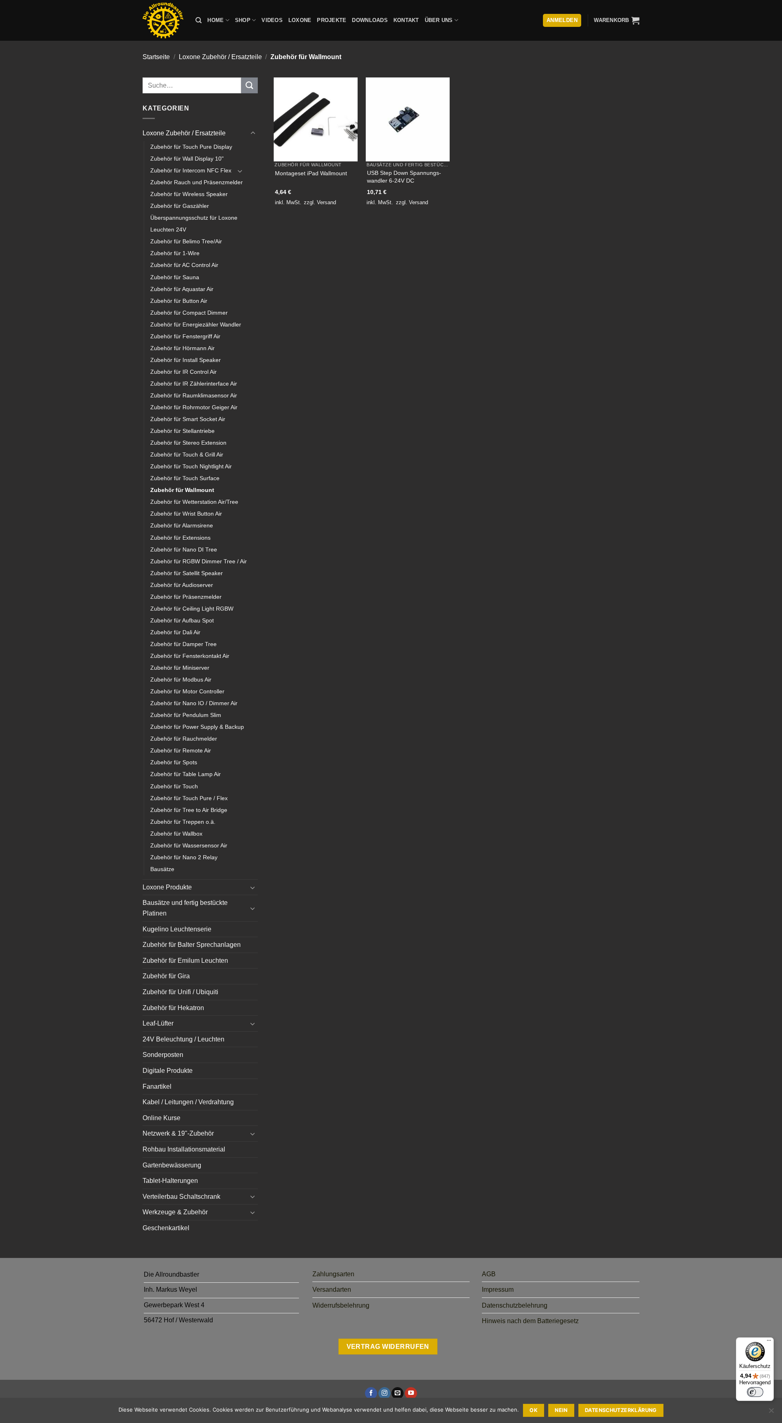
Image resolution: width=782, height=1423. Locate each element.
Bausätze (162, 869)
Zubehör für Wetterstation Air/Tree (194, 502)
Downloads (369, 20)
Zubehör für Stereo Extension (188, 442)
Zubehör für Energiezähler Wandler (195, 324)
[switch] (755, 1392)
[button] (616, 20)
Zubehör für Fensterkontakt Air (189, 656)
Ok (533, 1410)
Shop (242, 20)
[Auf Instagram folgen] (384, 1393)
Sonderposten (163, 1054)
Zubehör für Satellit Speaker (186, 573)
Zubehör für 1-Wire (175, 253)
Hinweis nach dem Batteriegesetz (530, 1320)
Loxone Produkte (167, 887)
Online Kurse (161, 1117)
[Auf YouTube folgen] (411, 1393)
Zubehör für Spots (173, 762)
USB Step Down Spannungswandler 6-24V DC (404, 177)
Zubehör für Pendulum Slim (185, 715)
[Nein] (771, 1412)
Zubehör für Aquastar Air (181, 289)
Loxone (300, 20)
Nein (561, 1410)
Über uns (439, 20)
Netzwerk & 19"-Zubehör (178, 1133)
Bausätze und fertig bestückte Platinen (185, 908)
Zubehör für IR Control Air (183, 371)
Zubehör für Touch (174, 786)
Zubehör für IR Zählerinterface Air (193, 383)
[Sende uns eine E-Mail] (397, 1393)
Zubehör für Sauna (174, 277)
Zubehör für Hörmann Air (182, 348)
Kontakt (406, 20)
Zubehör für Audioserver (181, 585)
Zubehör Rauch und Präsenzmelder (196, 182)
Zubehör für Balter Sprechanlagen (192, 944)
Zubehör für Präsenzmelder (186, 596)
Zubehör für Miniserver (179, 667)
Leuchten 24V (168, 229)
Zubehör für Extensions (180, 537)
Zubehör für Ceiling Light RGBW (191, 608)
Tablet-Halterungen (170, 1180)
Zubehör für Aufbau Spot (182, 620)
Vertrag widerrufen (388, 1346)
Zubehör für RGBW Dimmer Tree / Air (198, 561)
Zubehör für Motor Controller (187, 691)
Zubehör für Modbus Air (180, 679)
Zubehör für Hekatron (173, 1007)
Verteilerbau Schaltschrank (181, 1196)
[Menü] (769, 1342)
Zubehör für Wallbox (176, 833)
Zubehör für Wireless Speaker (189, 194)
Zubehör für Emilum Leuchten (185, 960)
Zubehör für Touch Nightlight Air (191, 466)
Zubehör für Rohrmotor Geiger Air (193, 407)
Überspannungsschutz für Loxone (193, 217)
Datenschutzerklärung (621, 1410)
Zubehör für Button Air (178, 301)
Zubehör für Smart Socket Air (187, 419)
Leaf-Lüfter (158, 1023)
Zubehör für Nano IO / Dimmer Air (193, 703)
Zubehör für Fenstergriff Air (185, 336)
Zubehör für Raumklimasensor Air (193, 395)
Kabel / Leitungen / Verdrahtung (188, 1102)
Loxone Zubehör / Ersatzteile (220, 56)
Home (215, 20)
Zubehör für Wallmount (182, 490)
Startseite (156, 56)
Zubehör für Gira (166, 976)
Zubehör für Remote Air (180, 750)
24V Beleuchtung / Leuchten (183, 1039)
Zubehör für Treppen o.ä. (182, 822)
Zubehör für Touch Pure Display (191, 146)
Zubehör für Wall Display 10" (187, 158)
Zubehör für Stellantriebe (182, 431)
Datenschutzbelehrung (514, 1305)
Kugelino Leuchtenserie (177, 929)
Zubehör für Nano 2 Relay (183, 857)
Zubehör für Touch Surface (185, 478)
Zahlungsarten (333, 1274)
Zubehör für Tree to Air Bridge (188, 810)
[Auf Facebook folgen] (371, 1393)
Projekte (331, 20)
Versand (326, 202)
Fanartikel (157, 1086)
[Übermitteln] (249, 85)
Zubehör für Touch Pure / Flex (189, 798)
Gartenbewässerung (172, 1165)
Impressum (498, 1289)
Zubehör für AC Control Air (184, 265)
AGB (489, 1274)
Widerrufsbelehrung (340, 1305)
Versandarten (331, 1289)
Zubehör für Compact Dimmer (189, 312)
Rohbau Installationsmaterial (184, 1149)
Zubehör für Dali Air (175, 632)
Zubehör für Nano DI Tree (183, 549)
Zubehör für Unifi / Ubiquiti (180, 991)
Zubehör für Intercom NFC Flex (190, 170)
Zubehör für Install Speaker (185, 360)
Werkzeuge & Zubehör (175, 1212)
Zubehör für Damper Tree (183, 644)
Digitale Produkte (168, 1070)
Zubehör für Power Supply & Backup (197, 727)
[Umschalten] (253, 133)
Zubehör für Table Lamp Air (185, 774)
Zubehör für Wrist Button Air (186, 513)
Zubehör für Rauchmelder (183, 738)
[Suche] (199, 20)
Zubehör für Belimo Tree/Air (186, 241)
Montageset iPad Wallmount (311, 173)
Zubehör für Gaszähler (179, 206)
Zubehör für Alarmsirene (181, 525)
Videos (272, 20)
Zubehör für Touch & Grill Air (186, 454)
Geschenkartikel (166, 1227)
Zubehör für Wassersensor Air (188, 845)
